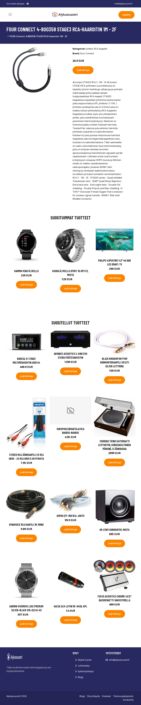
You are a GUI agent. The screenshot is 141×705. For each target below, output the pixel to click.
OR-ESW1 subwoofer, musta (114, 529)
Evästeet (106, 696)
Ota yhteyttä (93, 696)
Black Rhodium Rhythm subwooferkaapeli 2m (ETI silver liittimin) (114, 362)
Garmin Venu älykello (26, 271)
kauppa (126, 14)
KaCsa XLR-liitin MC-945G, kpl (70, 606)
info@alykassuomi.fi (123, 3)
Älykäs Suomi (84, 659)
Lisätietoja (83, 70)
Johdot (89, 48)
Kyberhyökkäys (86, 671)
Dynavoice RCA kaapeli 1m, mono (26, 524)
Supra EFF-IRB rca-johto (70, 515)
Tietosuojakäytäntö (123, 696)
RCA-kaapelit (100, 48)
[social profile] (28, 3)
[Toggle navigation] (10, 14)
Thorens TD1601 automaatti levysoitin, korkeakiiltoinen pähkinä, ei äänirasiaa (114, 444)
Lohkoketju (84, 665)
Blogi (80, 677)
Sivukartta (128, 699)
